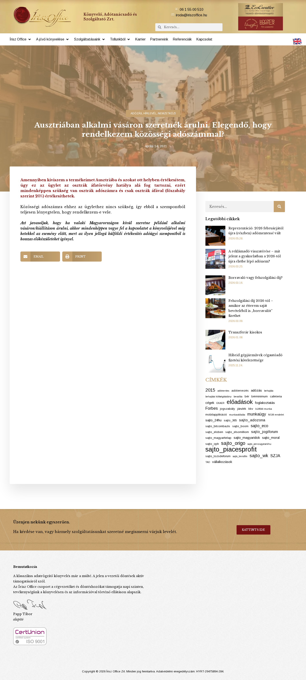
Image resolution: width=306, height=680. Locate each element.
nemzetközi (167, 113)
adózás (136, 113)
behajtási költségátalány (218, 396)
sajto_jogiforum (264, 432)
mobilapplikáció (216, 414)
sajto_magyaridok (247, 437)
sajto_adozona (252, 420)
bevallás (238, 396)
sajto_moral (271, 437)
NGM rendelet (276, 414)
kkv (250, 408)
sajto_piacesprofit (231, 449)
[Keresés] (279, 206)
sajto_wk (259, 455)
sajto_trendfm (240, 456)
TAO (207, 462)
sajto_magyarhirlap (218, 437)
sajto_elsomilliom (237, 432)
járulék (241, 408)
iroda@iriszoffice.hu (191, 15)
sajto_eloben (214, 432)
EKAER (220, 403)
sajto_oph (212, 444)
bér (247, 396)
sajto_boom (240, 426)
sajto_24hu (213, 420)
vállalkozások (222, 462)
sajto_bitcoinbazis (217, 426)
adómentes (223, 390)
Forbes (211, 408)
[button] (20, 39)
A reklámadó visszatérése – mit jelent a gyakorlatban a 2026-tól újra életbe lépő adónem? (254, 256)
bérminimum (259, 396)
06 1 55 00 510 (191, 9)
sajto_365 (230, 420)
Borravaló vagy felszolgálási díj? (255, 278)
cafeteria (276, 396)
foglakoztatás (265, 403)
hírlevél (150, 113)
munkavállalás (237, 414)
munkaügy (256, 414)
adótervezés (240, 390)
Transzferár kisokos (245, 332)
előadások (240, 402)
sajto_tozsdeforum (218, 456)
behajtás (268, 390)
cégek (209, 403)
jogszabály (227, 408)
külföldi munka (263, 408)
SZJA (275, 456)
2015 (210, 390)
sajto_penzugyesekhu (259, 444)
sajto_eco (259, 426)
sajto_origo (233, 443)
